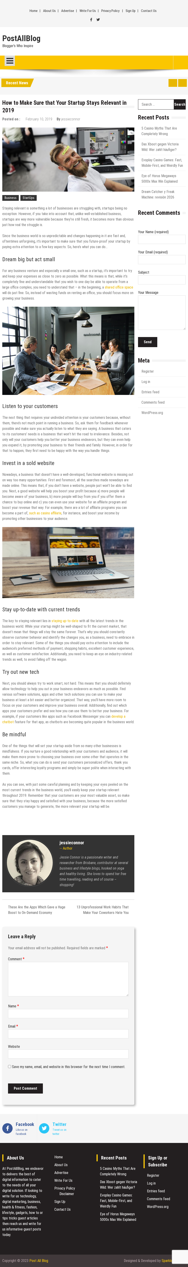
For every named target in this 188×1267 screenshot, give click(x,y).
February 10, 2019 (39, 119)
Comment (16, 959)
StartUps (28, 198)
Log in (145, 382)
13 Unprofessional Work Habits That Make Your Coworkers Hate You (103, 910)
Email (13, 1026)
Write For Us (88, 11)
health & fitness (13, 1207)
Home (34, 11)
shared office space (119, 287)
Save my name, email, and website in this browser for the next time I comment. (68, 1067)
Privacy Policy (110, 11)
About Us (49, 11)
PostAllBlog (21, 38)
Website (14, 1046)
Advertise (67, 11)
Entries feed (150, 392)
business (34, 1201)
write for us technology (19, 1196)
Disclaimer (66, 1194)
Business (11, 198)
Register (147, 371)
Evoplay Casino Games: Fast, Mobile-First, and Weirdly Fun (116, 1200)
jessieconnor (70, 119)
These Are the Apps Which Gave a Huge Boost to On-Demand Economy (36, 910)
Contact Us (149, 11)
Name (13, 1006)
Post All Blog (38, 1260)
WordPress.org (152, 413)
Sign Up (130, 11)
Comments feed (153, 402)
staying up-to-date (65, 621)
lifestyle (8, 1212)
